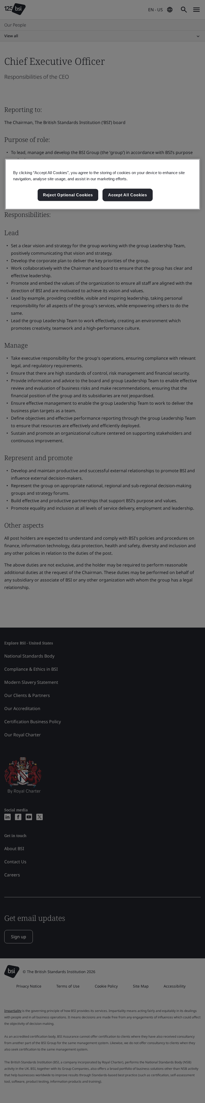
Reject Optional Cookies (68, 195)
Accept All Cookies (127, 195)
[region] (102, 184)
